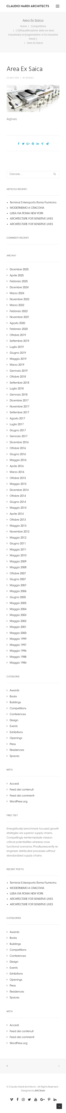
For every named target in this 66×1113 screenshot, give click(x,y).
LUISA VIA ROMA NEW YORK (26, 213)
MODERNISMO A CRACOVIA (27, 208)
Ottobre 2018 (18, 377)
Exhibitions (16, 732)
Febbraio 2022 (19, 311)
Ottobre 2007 (18, 573)
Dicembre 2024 (19, 287)
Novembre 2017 (19, 407)
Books (13, 696)
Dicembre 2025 (19, 269)
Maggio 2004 (18, 609)
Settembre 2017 (19, 412)
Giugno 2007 (18, 579)
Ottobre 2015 (18, 478)
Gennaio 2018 (18, 395)
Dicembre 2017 (19, 401)
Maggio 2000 (18, 633)
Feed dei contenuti (22, 790)
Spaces (14, 756)
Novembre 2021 (19, 317)
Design (14, 720)
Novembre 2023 (19, 299)
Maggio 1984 (18, 663)
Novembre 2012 (19, 532)
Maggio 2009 (18, 562)
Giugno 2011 (18, 544)
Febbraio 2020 (19, 329)
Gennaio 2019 (18, 371)
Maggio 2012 (18, 538)
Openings (16, 738)
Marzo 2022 (17, 305)
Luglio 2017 (17, 424)
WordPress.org (18, 802)
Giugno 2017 (18, 430)
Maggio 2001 (18, 627)
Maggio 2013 (18, 526)
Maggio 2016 (18, 460)
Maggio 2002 (18, 621)
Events (14, 726)
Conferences (18, 714)
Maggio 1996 (18, 651)
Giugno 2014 (18, 502)
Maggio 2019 (18, 359)
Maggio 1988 (18, 657)
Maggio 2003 (18, 615)
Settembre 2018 (19, 383)
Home (23, 26)
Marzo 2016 (17, 472)
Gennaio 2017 (18, 436)
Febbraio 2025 (19, 281)
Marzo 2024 (17, 293)
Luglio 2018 (17, 389)
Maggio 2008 (18, 567)
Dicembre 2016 (19, 442)
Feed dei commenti (22, 796)
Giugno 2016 (18, 454)
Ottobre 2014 (18, 496)
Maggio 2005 (18, 603)
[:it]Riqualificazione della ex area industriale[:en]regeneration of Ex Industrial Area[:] (33, 35)
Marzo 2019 (17, 365)
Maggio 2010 (18, 555)
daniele (30, 77)
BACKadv (40, 1091)
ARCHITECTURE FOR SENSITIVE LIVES (31, 219)
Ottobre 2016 (18, 448)
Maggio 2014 (18, 508)
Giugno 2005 (18, 597)
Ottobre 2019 (18, 335)
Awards (14, 690)
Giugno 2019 (18, 353)
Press (13, 744)
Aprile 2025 (17, 275)
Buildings (15, 702)
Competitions (38, 26)
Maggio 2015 (18, 484)
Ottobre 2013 (18, 520)
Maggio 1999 (18, 639)
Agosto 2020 (17, 323)
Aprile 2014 (17, 514)
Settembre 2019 (19, 341)
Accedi (14, 784)
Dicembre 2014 (19, 490)
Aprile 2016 (17, 466)
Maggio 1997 (18, 645)
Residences (17, 750)
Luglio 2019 (17, 347)
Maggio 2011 (18, 550)
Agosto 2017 (17, 419)
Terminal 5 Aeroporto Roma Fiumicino (33, 203)
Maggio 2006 (18, 591)
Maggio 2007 (18, 585)
